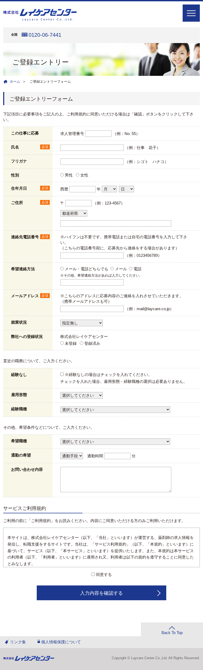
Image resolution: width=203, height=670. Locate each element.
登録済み (92, 343)
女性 (84, 175)
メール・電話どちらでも (86, 269)
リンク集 (18, 642)
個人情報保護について (61, 642)
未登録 (71, 343)
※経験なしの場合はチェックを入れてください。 (108, 374)
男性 (69, 175)
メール (121, 269)
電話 (137, 269)
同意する (104, 574)
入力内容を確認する (101, 593)
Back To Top (172, 632)
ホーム (15, 81)
